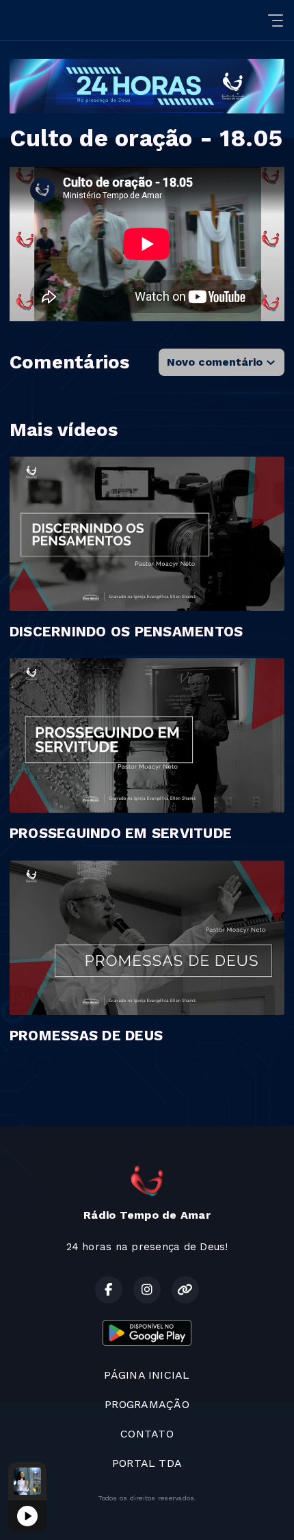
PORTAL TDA (147, 1463)
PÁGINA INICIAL (146, 1374)
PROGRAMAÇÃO (147, 1404)
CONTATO (147, 1433)
